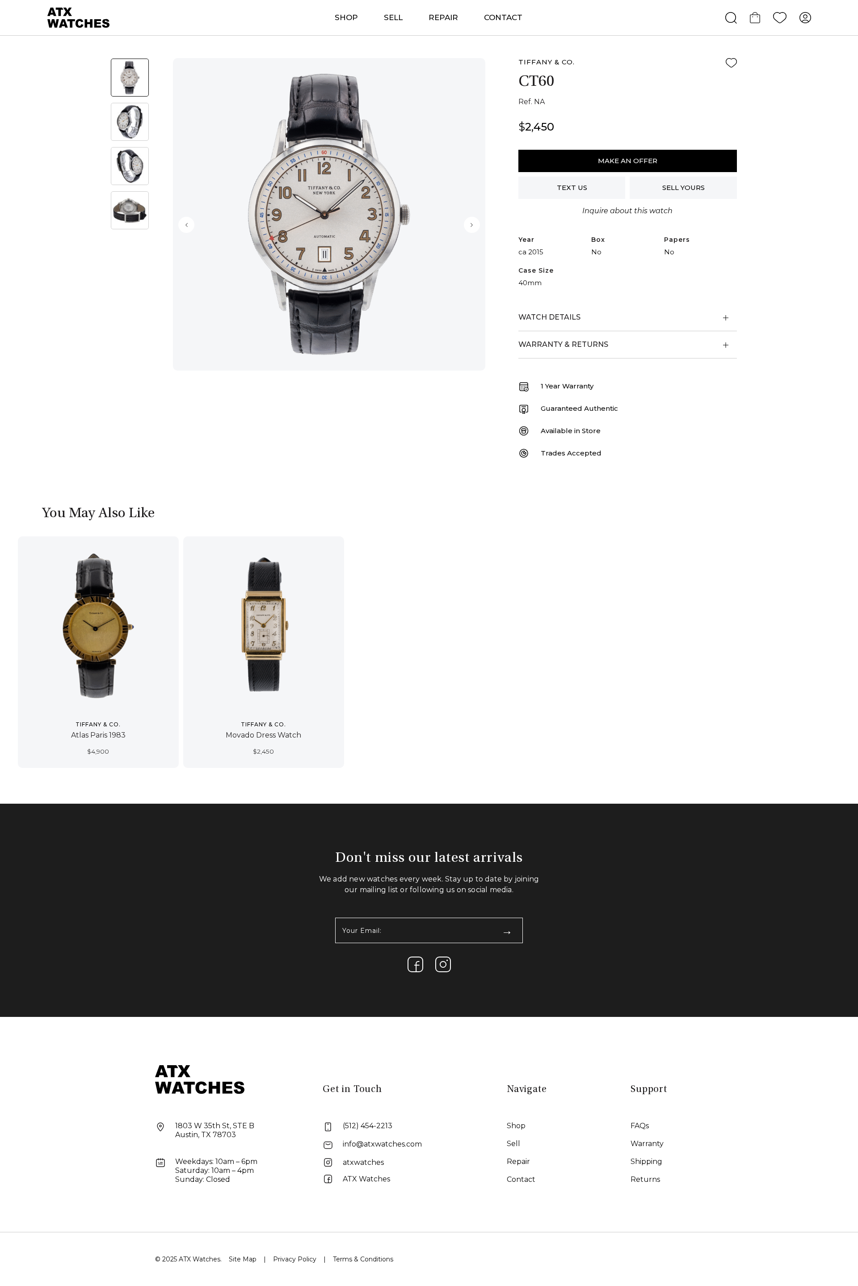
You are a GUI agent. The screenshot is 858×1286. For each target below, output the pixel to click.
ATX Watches (366, 1179)
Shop (516, 1126)
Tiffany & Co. (546, 62)
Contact (503, 17)
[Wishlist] (779, 18)
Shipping (646, 1161)
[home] (199, 1079)
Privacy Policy (294, 1259)
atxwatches (363, 1162)
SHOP (346, 17)
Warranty (647, 1143)
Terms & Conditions (363, 1259)
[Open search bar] (731, 18)
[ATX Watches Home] (78, 17)
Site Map (243, 1259)
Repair (518, 1161)
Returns (645, 1179)
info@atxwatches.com (382, 1144)
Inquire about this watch (627, 211)
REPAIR (443, 17)
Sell (393, 17)
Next (472, 225)
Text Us (572, 187)
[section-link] (415, 964)
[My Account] (805, 18)
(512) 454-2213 (367, 1126)
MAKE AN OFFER (627, 160)
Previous (186, 225)
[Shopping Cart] (755, 18)
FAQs (640, 1126)
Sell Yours (683, 187)
